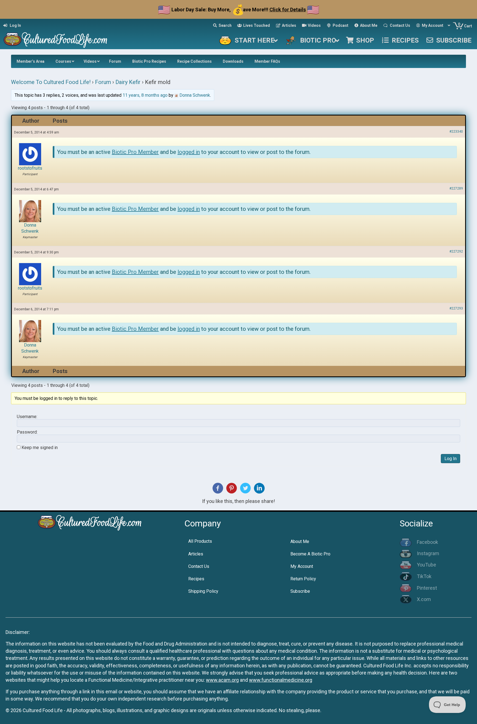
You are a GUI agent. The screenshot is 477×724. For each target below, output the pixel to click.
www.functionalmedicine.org (280, 680)
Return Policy (303, 578)
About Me (299, 541)
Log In (450, 458)
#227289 (456, 188)
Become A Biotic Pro (310, 554)
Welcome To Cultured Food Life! (51, 82)
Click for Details (287, 9)
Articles (195, 554)
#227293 (456, 308)
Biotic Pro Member (135, 152)
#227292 (456, 251)
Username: (27, 416)
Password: (27, 432)
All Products (200, 541)
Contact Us (198, 566)
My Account (301, 566)
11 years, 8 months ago (145, 95)
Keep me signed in (40, 447)
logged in (188, 152)
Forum (103, 82)
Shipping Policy (203, 591)
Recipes (196, 578)
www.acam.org (222, 680)
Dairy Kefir (128, 82)
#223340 (456, 131)
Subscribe (300, 591)
